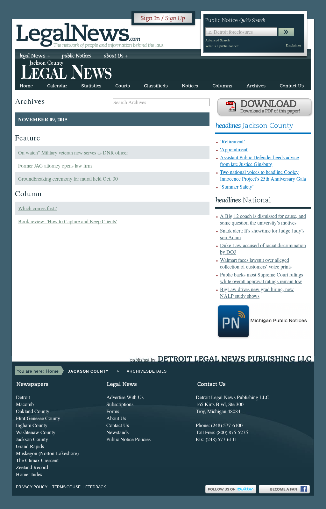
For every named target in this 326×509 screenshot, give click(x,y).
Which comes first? (37, 208)
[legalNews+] (35, 56)
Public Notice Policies (128, 439)
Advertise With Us (125, 397)
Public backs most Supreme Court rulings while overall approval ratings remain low (261, 277)
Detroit (23, 397)
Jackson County (32, 439)
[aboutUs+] (116, 56)
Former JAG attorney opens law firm (55, 165)
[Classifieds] (156, 85)
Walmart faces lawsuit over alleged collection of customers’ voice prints (256, 263)
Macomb (25, 404)
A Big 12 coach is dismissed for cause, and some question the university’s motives (263, 219)
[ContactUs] (292, 85)
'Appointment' (234, 149)
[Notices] (190, 85)
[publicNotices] (76, 56)
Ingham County (31, 425)
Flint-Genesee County (38, 418)
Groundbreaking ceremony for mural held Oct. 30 (68, 178)
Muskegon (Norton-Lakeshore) (47, 453)
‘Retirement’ (232, 141)
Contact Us (117, 425)
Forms (112, 411)
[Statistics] (91, 85)
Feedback (95, 487)
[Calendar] (57, 85)
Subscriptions (119, 404)
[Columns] (222, 85)
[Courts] (122, 85)
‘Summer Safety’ (237, 186)
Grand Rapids (30, 446)
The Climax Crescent (37, 460)
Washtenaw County (35, 432)
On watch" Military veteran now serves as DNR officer (73, 152)
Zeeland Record (32, 467)
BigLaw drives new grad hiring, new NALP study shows (257, 292)
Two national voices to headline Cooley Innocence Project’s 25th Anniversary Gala (263, 175)
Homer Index (29, 474)
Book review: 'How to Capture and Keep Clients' (67, 221)
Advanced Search (217, 40)
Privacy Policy (31, 487)
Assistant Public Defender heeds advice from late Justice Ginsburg (259, 160)
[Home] (26, 85)
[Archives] (256, 85)
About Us (116, 418)
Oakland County (32, 411)
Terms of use (66, 487)
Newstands (117, 432)
